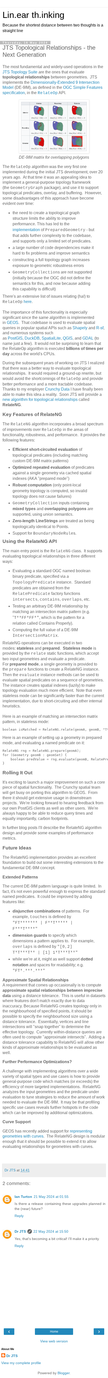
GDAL (87, 338)
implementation (26, 230)
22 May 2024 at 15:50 (50, 1231)
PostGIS (15, 338)
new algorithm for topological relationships (40, 399)
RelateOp (48, 93)
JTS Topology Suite (20, 72)
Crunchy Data (57, 389)
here (28, 301)
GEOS (12, 322)
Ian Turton (23, 1197)
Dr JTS (20, 1231)
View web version (54, 1341)
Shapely (80, 328)
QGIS (68, 338)
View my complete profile (21, 1363)
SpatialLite (51, 338)
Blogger (64, 1373)
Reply (19, 1216)
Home (54, 1331)
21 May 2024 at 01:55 (51, 1197)
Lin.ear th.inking (33, 15)
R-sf (99, 328)
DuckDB (32, 338)
